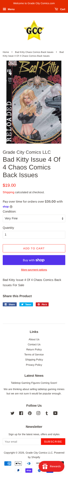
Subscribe (53, 441)
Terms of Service (34, 354)
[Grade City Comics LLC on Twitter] (13, 413)
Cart (62, 9)
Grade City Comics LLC (39, 452)
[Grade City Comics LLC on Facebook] (21, 413)
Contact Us (34, 344)
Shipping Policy (34, 359)
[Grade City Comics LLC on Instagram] (38, 413)
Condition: (9, 211)
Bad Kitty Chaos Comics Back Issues (34, 52)
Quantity (8, 227)
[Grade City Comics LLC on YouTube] (55, 413)
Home (6, 52)
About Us (34, 339)
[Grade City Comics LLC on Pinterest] (30, 413)
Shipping (8, 192)
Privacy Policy (34, 364)
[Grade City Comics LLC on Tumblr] (47, 413)
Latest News (34, 375)
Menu (11, 9)
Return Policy (34, 349)
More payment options (34, 269)
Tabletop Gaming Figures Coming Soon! (34, 382)
